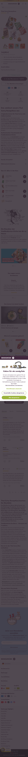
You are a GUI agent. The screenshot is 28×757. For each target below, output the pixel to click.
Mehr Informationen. (10, 385)
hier (12, 383)
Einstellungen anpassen (14, 388)
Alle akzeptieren (14, 397)
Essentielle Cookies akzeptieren (14, 393)
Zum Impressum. (19, 385)
